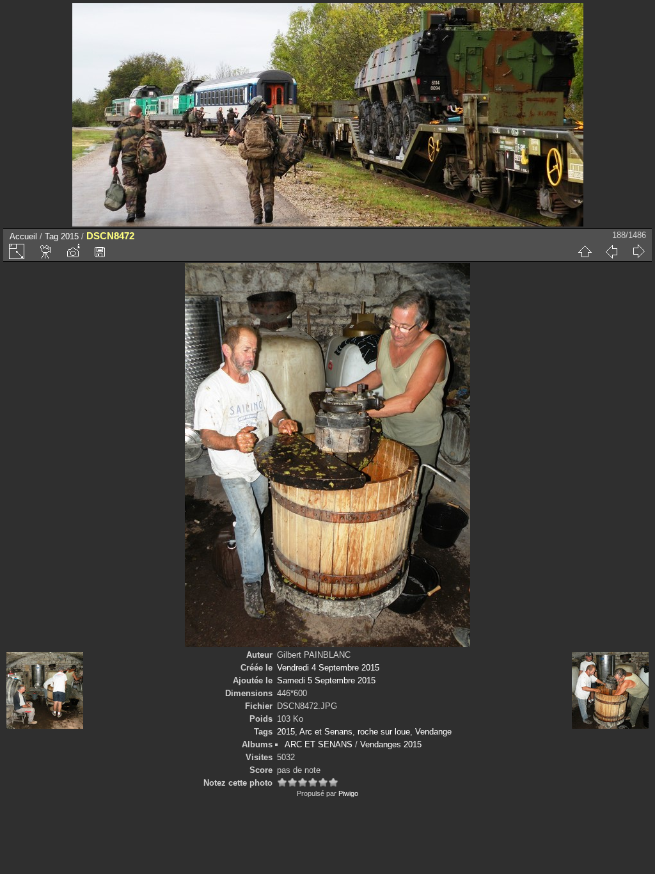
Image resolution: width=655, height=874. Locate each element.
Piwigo (348, 793)
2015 (70, 236)
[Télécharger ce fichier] (99, 251)
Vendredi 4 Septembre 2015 (328, 667)
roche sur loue (384, 731)
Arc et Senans (325, 731)
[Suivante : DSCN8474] (638, 251)
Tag (51, 236)
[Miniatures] (584, 251)
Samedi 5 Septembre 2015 (326, 680)
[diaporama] (46, 251)
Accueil (23, 236)
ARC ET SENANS (318, 744)
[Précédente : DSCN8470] (611, 251)
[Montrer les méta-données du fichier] (72, 251)
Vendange (433, 731)
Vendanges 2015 (391, 744)
